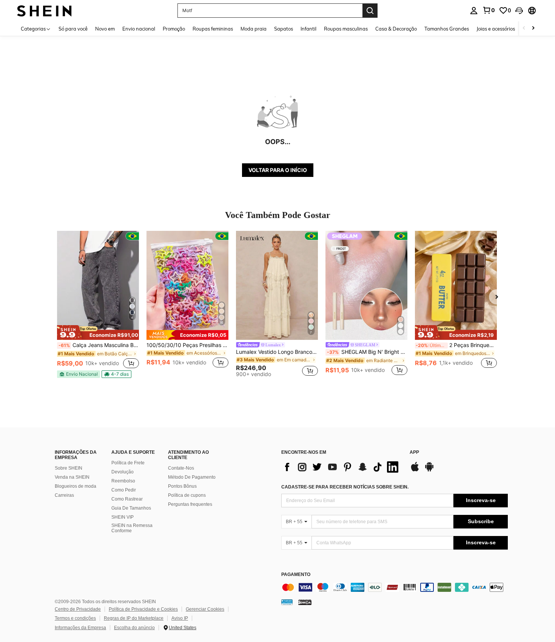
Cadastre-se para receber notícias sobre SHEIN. (345, 487)
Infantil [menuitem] (308, 29)
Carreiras (64, 495)
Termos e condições (75, 618)
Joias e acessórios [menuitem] (495, 29)
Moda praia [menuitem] (253, 29)
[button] (519, 10)
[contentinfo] (394, 587)
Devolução (122, 472)
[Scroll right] (533, 28)
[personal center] (473, 10)
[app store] (415, 470)
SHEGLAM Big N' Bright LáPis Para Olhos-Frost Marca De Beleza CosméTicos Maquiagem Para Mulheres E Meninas (367, 352)
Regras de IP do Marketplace (133, 618)
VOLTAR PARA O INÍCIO (277, 170)
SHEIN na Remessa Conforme (132, 528)
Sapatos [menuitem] (283, 29)
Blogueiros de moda (75, 486)
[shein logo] (44, 10)
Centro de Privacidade (78, 609)
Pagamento (295, 574)
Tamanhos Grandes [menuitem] (446, 29)
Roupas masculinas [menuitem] (346, 29)
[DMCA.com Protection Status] (304, 602)
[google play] (429, 470)
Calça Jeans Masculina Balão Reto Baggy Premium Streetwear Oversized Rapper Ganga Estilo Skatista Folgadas (99, 345)
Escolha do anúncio (134, 627)
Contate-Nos (181, 468)
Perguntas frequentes (190, 504)
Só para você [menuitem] (73, 29)
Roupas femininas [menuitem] (213, 29)
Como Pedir (123, 490)
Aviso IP (179, 618)
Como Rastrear (127, 499)
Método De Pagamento (192, 477)
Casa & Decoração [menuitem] (396, 29)
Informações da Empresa (80, 627)
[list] (341, 467)
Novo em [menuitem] (105, 29)
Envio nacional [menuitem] (138, 29)
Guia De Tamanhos (131, 508)
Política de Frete (128, 462)
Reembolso (123, 481)
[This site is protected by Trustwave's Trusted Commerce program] (287, 602)
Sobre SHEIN (68, 468)
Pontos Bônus (182, 486)
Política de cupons (187, 495)
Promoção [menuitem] (174, 29)
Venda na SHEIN (72, 477)
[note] (98, 332)
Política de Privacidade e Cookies (143, 609)
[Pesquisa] (370, 10)
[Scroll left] (524, 28)
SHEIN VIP (122, 517)
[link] (488, 10)
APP (414, 452)
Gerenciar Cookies (205, 609)
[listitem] (98, 304)
